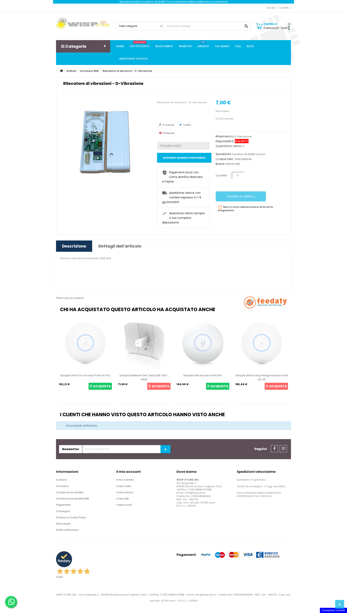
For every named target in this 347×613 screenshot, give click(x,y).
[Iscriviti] (165, 449)
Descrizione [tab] (74, 246)
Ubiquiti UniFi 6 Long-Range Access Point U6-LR (222, 377)
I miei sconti (124, 505)
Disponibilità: (225, 141)
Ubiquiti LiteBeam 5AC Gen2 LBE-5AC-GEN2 (105, 377)
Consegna (63, 511)
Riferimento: (225, 136)
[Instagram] (283, 448)
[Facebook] (274, 448)
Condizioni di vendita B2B (72, 498)
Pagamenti (63, 505)
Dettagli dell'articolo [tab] (119, 246)
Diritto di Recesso (67, 530)
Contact (61, 480)
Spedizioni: (223, 154)
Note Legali (63, 524)
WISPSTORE (233, 164)
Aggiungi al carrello (241, 196)
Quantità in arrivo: (229, 146)
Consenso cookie (333, 610)
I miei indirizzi (124, 492)
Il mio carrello (125, 480)
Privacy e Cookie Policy (71, 517)
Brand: (220, 163)
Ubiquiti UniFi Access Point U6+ (163, 375)
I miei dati (122, 498)
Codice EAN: (224, 159)
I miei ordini (123, 486)
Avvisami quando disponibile (184, 157)
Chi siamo (62, 486)
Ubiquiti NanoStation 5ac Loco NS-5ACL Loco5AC (281, 377)
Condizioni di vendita (69, 492)
